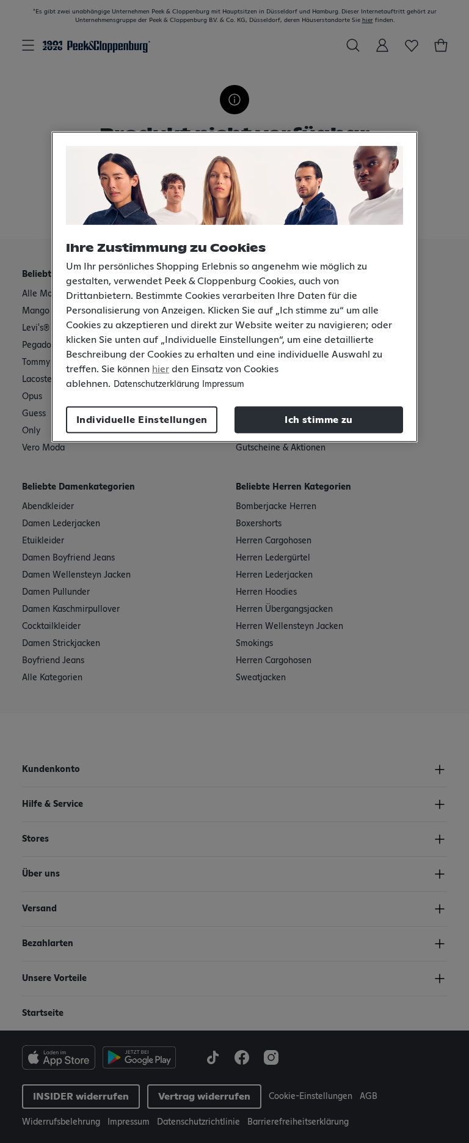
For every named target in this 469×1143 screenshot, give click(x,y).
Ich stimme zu (318, 420)
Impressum (223, 384)
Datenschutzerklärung (156, 384)
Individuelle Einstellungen (141, 420)
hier (160, 369)
